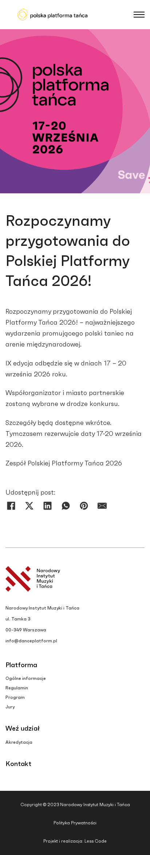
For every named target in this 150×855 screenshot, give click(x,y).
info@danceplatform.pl (31, 641)
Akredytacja (18, 742)
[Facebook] (10, 505)
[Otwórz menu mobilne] (139, 15)
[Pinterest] (83, 505)
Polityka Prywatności (75, 823)
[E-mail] (101, 505)
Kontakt (18, 764)
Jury (10, 707)
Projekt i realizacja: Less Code (75, 841)
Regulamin (16, 688)
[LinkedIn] (47, 505)
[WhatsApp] (65, 505)
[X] (29, 505)
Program (15, 697)
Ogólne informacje (25, 678)
